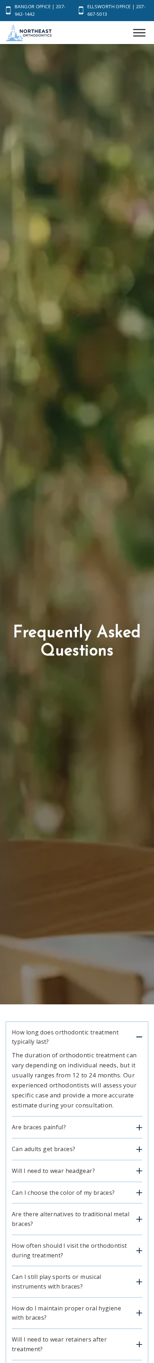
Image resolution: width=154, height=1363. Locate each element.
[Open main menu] (139, 33)
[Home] (29, 34)
